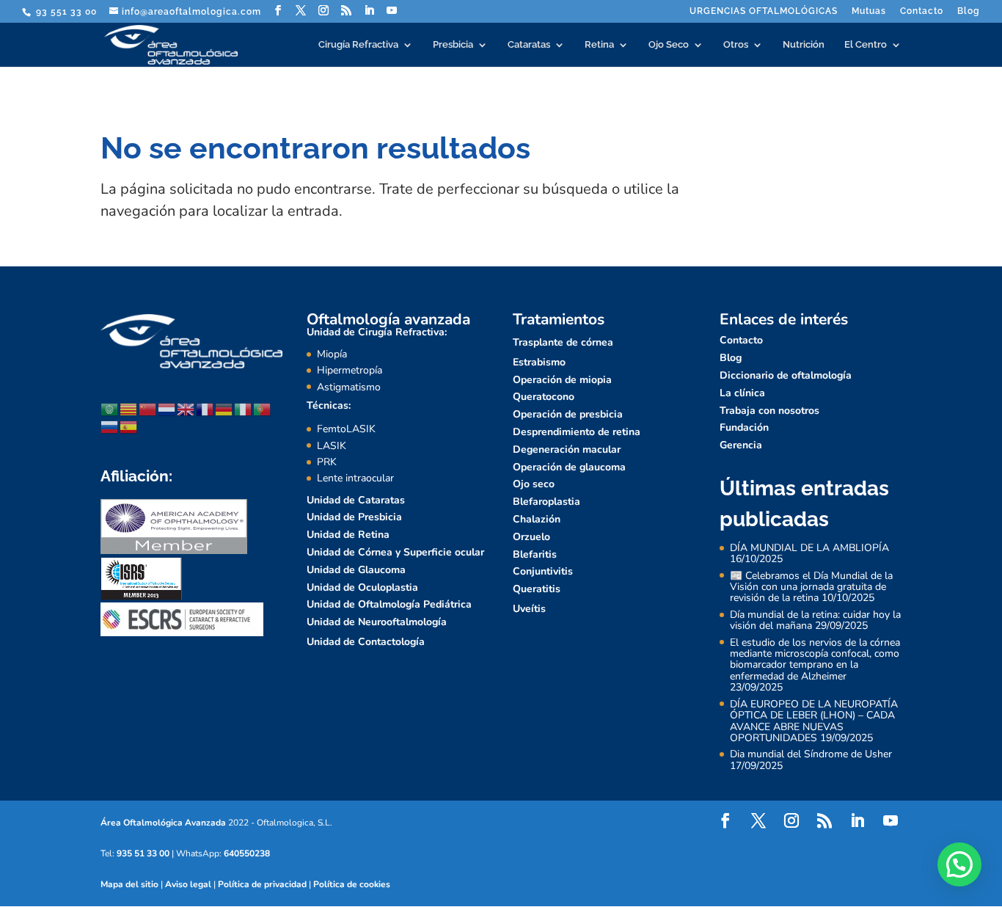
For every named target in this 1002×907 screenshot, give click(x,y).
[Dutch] (167, 408)
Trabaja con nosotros (769, 411)
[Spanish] (129, 426)
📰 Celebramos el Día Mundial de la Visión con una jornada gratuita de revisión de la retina (811, 587)
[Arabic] (110, 408)
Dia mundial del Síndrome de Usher (811, 754)
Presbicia (453, 45)
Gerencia (741, 445)
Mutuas (869, 11)
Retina (599, 45)
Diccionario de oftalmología (786, 375)
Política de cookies (351, 884)
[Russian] (110, 426)
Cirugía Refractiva (358, 45)
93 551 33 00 (65, 12)
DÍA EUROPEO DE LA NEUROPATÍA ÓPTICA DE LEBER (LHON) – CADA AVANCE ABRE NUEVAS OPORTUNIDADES (814, 721)
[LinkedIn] (369, 10)
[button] (959, 864)
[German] (224, 408)
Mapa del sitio (129, 884)
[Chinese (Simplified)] (148, 408)
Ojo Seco (668, 45)
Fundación (744, 427)
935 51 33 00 (143, 853)
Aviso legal (188, 884)
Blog (968, 11)
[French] (205, 408)
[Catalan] (129, 408)
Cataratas (529, 45)
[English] (186, 408)
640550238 (247, 853)
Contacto (921, 11)
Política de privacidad (262, 884)
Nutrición (803, 45)
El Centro (865, 45)
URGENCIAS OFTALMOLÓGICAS (764, 11)
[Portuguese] (262, 408)
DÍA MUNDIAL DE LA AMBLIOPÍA (809, 548)
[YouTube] (392, 10)
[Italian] (243, 408)
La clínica (742, 393)
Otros (735, 45)
